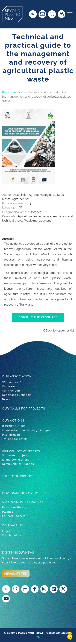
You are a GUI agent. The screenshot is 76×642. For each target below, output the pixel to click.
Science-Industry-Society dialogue (26, 430)
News (6, 399)
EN (32, 14)
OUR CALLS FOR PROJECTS (23, 408)
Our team (8, 386)
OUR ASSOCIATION (17, 376)
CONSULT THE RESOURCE (38, 317)
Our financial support (16, 394)
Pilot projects (11, 434)
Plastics (7, 511)
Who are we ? (11, 382)
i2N (38, 637)
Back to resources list (59, 330)
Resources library (13, 92)
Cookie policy (11, 535)
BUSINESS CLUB (13, 426)
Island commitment (15, 459)
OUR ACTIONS (13, 420)
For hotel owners (13, 516)
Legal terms (10, 531)
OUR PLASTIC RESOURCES (23, 501)
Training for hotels (15, 439)
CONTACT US (12, 525)
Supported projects (15, 455)
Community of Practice (18, 463)
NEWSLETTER (15, 573)
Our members (11, 390)
